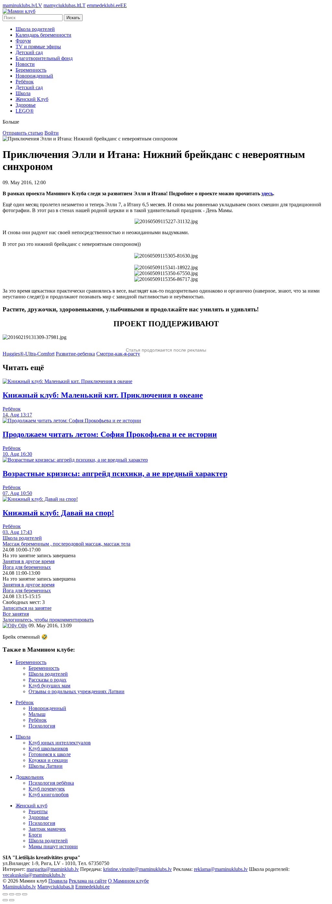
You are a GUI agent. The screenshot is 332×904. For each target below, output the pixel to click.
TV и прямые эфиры (38, 46)
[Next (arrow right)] (11, 900)
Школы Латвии (46, 766)
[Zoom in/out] (24, 894)
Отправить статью (23, 133)
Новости (25, 64)
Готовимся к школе (50, 754)
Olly (22, 625)
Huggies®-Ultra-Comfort (28, 353)
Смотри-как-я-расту (118, 353)
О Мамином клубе (128, 881)
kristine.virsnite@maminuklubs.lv (137, 869)
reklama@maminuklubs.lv (221, 869)
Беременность (31, 70)
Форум (23, 40)
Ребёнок (25, 81)
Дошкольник (30, 777)
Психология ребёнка (51, 783)
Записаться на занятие (27, 608)
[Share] (11, 894)
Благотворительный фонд (44, 58)
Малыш (37, 714)
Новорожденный (34, 75)
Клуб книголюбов (49, 794)
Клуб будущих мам (49, 685)
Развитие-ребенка (75, 353)
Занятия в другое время (28, 561)
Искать (73, 17)
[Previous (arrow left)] (5, 900)
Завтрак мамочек (47, 829)
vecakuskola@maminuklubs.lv (34, 875)
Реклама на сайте (88, 881)
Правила (57, 881)
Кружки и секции (48, 760)
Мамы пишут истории (53, 846)
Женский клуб (31, 805)
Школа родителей (35, 29)
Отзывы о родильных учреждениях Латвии (76, 691)
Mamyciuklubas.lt (55, 886)
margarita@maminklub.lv (53, 869)
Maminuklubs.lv (19, 886)
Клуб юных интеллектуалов (60, 742)
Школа (23, 93)
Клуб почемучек (47, 788)
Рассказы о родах (47, 679)
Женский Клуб (32, 99)
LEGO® (25, 111)
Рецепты (38, 811)
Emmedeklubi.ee (92, 886)
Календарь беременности (43, 35)
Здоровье (26, 105)
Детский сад (29, 52)
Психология (42, 726)
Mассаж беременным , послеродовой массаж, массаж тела (66, 544)
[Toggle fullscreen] (18, 894)
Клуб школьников (48, 748)
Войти (51, 133)
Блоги (35, 835)
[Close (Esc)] (5, 894)
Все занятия (16, 614)
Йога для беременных (27, 567)
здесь (267, 193)
